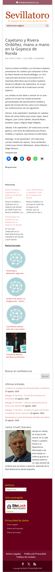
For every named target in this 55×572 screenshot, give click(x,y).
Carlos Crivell (15, 58)
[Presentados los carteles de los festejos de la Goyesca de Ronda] (15, 228)
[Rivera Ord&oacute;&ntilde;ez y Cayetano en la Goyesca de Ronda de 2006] (15, 201)
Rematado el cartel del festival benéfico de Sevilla (27, 417)
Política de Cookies (14, 532)
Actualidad (39, 58)
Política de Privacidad (15, 528)
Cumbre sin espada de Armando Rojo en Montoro (27, 388)
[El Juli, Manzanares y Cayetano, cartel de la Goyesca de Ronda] (36, 201)
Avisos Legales (12, 524)
